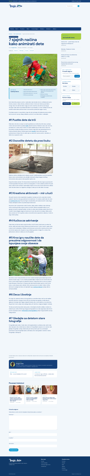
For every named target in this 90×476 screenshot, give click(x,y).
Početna (12, 28)
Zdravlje (42, 28)
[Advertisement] (45, 18)
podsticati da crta (15, 201)
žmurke (33, 131)
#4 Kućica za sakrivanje (28, 95)
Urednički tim (43, 466)
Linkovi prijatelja (44, 462)
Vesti (16, 28)
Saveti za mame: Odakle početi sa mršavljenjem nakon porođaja (31, 398)
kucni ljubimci (46, 355)
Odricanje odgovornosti (45, 464)
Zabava (54, 28)
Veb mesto (11, 443)
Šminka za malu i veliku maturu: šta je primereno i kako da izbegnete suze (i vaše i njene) (16, 399)
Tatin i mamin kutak (17, 33)
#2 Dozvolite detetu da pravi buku (30, 91)
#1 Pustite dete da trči (28, 89)
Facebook (16, 50)
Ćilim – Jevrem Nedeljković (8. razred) (18, 374)
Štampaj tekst (67, 103)
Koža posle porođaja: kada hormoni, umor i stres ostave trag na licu (49, 398)
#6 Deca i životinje (44, 94)
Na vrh (75, 103)
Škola (28, 28)
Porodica (22, 28)
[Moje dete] (15, 6)
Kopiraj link (32, 50)
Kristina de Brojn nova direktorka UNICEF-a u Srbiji (69, 55)
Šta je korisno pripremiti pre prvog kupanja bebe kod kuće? (69, 63)
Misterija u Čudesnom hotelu (68, 49)
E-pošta (26, 50)
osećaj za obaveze (37, 287)
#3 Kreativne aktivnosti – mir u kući (30, 93)
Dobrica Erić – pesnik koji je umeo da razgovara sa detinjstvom (24, 1)
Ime (10, 432)
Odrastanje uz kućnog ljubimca (30, 310)
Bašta (14, 355)
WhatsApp (21, 50)
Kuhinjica (48, 28)
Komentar (11, 414)
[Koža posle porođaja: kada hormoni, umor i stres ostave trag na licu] (49, 389)
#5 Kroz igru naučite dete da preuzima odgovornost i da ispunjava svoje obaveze (48, 91)
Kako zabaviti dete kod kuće (36, 355)
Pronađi (77, 76)
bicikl (27, 126)
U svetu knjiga (35, 28)
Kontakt (42, 461)
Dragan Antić (14, 47)
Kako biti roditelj (26, 355)
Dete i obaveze (19, 355)
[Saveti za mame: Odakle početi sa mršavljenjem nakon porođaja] (33, 389)
